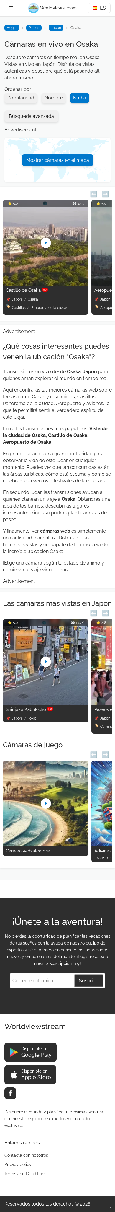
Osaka (33, 299)
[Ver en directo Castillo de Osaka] (45, 284)
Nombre (54, 98)
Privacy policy (18, 1164)
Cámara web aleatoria (28, 851)
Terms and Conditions (25, 1173)
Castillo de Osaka (26, 290)
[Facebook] (10, 1093)
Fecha (79, 98)
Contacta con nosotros (26, 1155)
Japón (56, 28)
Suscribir (88, 980)
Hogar (12, 28)
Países (34, 28)
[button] (93, 193)
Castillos (19, 308)
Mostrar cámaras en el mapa (57, 160)
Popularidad (20, 98)
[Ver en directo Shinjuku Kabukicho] (45, 703)
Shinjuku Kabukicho (29, 709)
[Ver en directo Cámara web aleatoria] (45, 844)
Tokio (32, 718)
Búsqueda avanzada (31, 116)
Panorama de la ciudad (49, 308)
